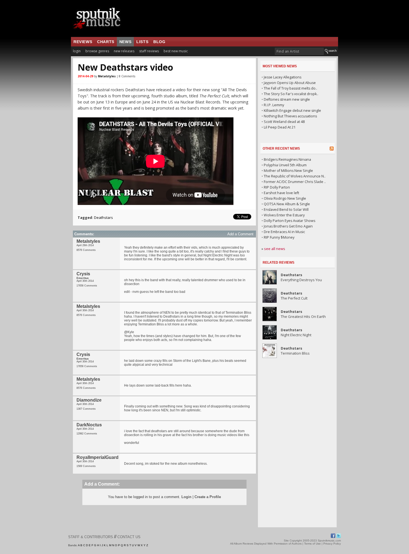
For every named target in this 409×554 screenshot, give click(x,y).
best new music (176, 51)
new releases (124, 51)
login (77, 51)
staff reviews (149, 51)
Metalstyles (107, 76)
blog (159, 41)
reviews (82, 41)
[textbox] (299, 51)
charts (105, 41)
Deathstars (103, 217)
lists (142, 41)
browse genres (97, 51)
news (125, 41)
